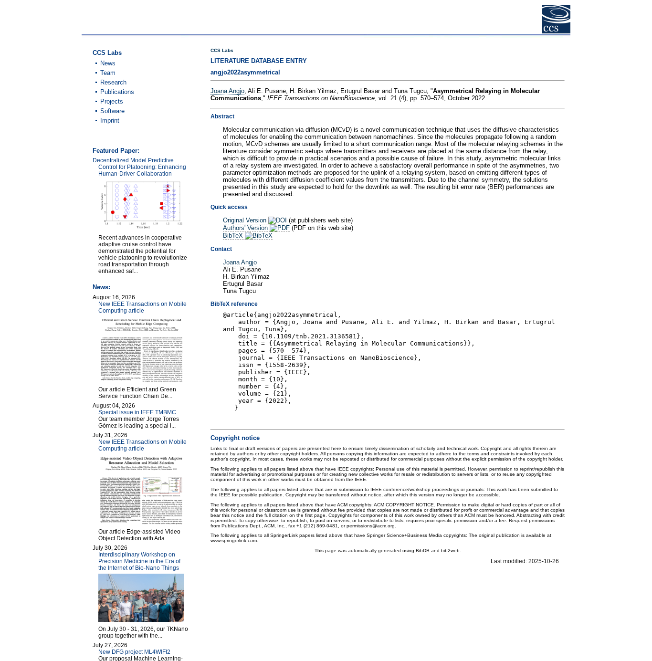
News (108, 63)
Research (113, 82)
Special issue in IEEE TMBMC (137, 412)
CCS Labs (221, 50)
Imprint (109, 120)
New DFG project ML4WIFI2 (134, 652)
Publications (117, 91)
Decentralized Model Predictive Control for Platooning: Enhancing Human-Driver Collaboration (139, 167)
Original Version (245, 220)
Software (112, 111)
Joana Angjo (227, 90)
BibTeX (234, 235)
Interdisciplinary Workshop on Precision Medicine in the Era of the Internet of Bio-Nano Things (139, 561)
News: (101, 287)
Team (108, 72)
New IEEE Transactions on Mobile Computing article (142, 307)
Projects (111, 101)
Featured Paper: (116, 150)
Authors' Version (246, 227)
